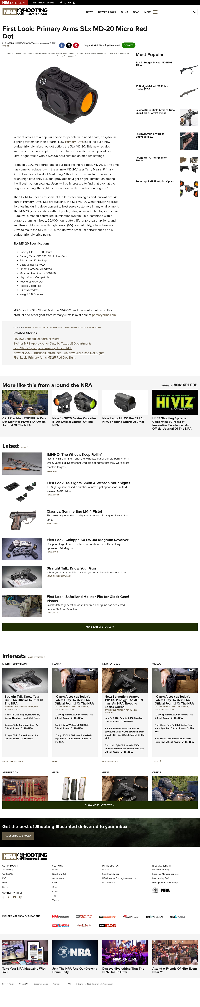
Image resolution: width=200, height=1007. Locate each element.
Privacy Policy (8, 983)
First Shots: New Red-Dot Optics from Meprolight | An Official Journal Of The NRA (174, 728)
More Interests (35, 657)
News (89, 12)
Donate (50, 2)
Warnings (57, 983)
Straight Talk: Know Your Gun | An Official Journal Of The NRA (24, 700)
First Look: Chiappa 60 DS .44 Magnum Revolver (88, 540)
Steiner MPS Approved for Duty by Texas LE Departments (52, 343)
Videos (156, 664)
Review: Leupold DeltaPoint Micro (36, 338)
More (23, 447)
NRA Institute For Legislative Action (119, 878)
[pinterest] (75, 44)
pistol (129, 710)
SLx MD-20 (44, 327)
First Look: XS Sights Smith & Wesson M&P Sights (88, 483)
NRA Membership (160, 869)
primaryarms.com (104, 314)
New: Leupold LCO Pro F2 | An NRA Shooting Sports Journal (123, 420)
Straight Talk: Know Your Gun (71, 568)
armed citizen (26, 706)
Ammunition (10, 772)
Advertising (7, 869)
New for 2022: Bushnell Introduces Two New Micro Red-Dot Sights (58, 352)
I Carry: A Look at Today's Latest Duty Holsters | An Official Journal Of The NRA (74, 700)
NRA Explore (108, 882)
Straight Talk (11, 706)
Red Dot (75, 327)
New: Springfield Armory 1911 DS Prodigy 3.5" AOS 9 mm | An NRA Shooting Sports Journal (124, 701)
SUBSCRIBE (18, 835)
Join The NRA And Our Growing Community (74, 970)
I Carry (57, 664)
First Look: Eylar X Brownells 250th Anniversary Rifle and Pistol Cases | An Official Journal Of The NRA (124, 749)
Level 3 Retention (79, 706)
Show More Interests (117, 805)
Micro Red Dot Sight (60, 327)
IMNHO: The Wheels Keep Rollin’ (74, 454)
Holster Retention (64, 709)
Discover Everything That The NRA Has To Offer (123, 970)
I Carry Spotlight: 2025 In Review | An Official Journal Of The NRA (74, 716)
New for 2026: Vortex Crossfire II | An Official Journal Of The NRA (74, 421)
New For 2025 (107, 12)
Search (5, 887)
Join (34, 2)
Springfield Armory (115, 710)
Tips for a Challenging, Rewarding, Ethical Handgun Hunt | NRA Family (22, 716)
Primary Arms (74, 141)
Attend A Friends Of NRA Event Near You (174, 970)
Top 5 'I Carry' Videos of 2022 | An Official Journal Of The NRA (72, 726)
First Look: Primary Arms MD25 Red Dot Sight (44, 357)
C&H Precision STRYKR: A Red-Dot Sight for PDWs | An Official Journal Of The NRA (24, 421)
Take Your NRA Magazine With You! (24, 970)
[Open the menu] (155, 11)
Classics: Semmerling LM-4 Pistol (74, 511)
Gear (136, 12)
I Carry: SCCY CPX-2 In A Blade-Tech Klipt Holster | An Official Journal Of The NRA (73, 739)
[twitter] (68, 44)
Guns (124, 12)
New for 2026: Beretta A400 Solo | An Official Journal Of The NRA (124, 720)
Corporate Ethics (41, 983)
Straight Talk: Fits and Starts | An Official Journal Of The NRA (21, 737)
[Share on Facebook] (61, 44)
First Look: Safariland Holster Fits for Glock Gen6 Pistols (88, 599)
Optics (5, 46)
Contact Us (7, 874)
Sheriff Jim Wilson (62, 576)
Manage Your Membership (165, 882)
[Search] (195, 12)
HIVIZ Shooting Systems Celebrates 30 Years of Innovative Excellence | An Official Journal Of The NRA (172, 423)
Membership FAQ (160, 878)
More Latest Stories (112, 627)
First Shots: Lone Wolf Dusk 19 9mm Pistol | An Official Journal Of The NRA (174, 740)
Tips (55, 471)
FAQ (4, 878)
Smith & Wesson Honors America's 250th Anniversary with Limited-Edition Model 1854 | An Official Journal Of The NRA (125, 733)
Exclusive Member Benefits (165, 874)
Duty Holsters (62, 706)
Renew (41, 2)
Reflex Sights (94, 327)
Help (4, 882)
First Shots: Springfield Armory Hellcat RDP (42, 348)
